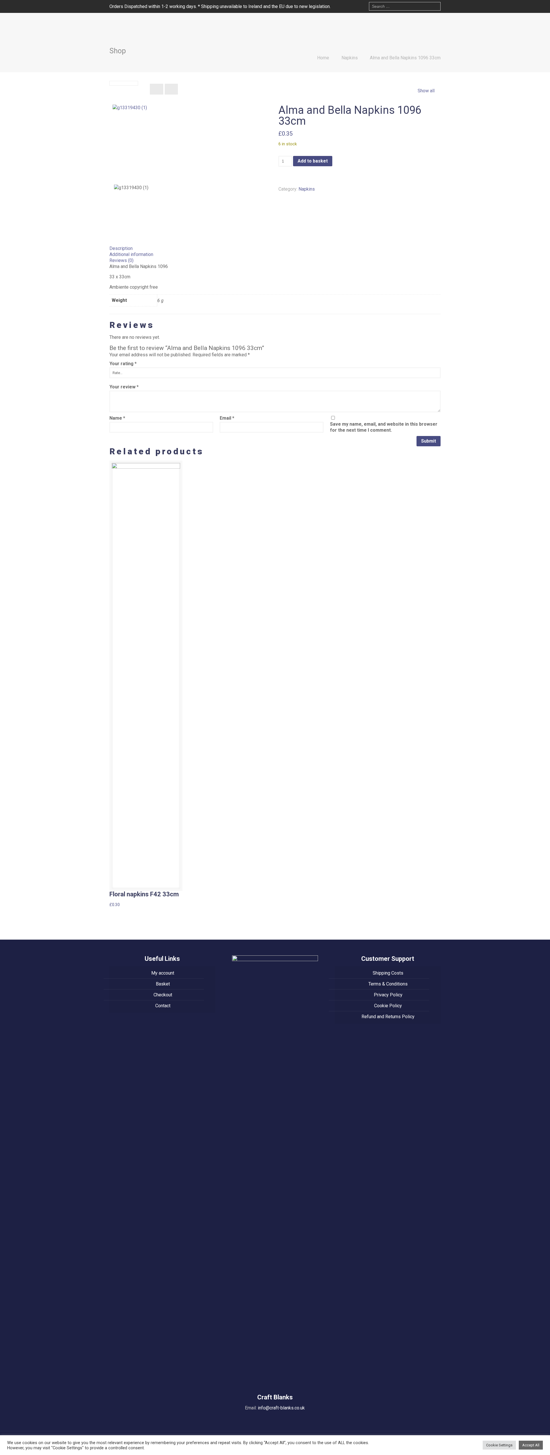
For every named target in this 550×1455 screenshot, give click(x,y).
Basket (163, 984)
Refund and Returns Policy (388, 1016)
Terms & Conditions (388, 984)
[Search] (434, 6)
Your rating (123, 363)
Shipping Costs (388, 973)
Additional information (131, 254)
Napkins (349, 57)
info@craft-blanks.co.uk (281, 1408)
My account (162, 973)
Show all (426, 90)
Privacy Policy (388, 995)
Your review (124, 387)
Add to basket (313, 161)
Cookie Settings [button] (499, 1445)
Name (117, 418)
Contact (162, 1005)
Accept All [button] (530, 1445)
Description (121, 248)
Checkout (163, 995)
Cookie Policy (388, 1005)
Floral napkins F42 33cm (144, 894)
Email (227, 418)
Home (323, 57)
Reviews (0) (121, 260)
